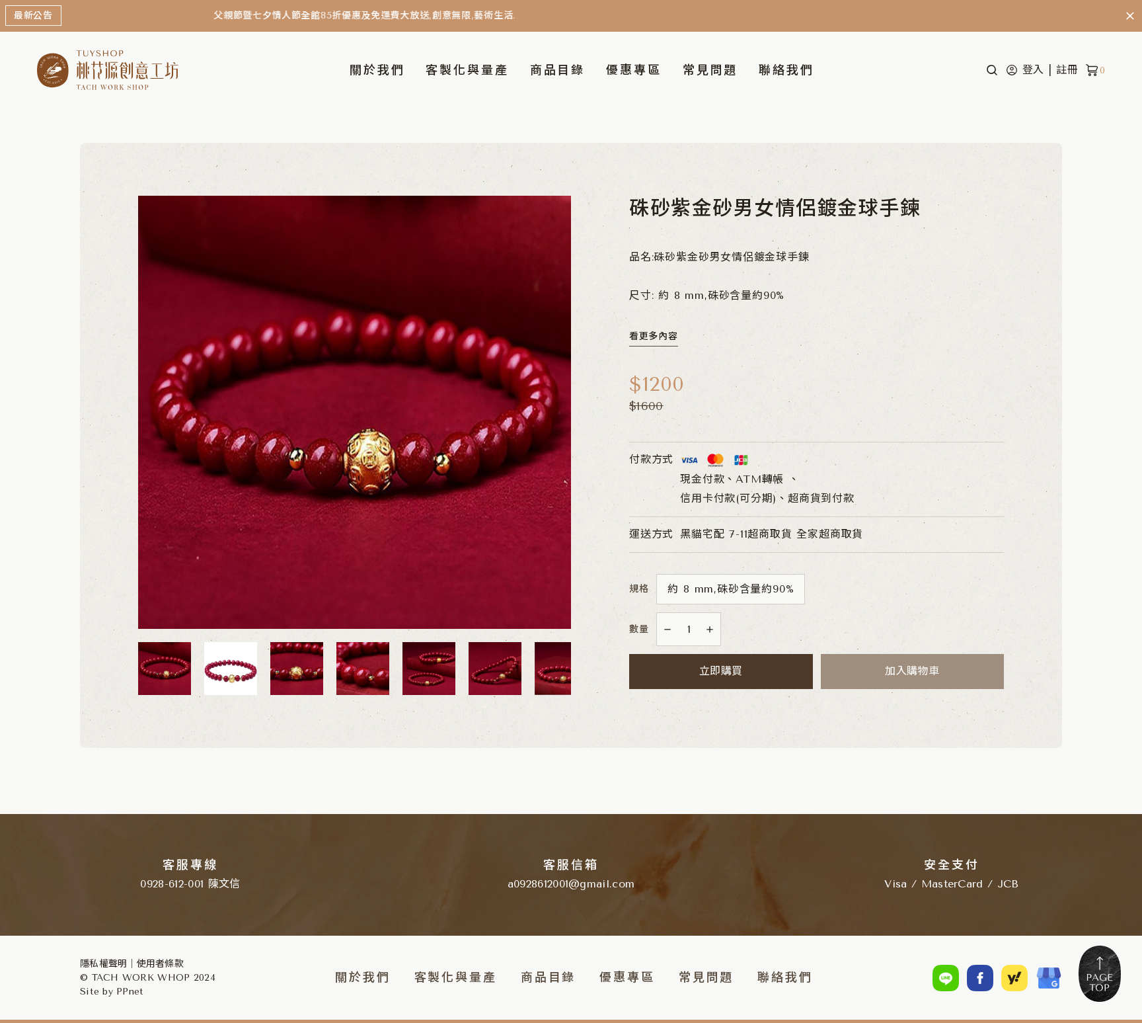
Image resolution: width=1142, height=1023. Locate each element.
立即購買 (720, 671)
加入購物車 (912, 671)
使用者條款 (160, 963)
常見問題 (710, 70)
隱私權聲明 (103, 963)
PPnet (129, 991)
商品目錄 (548, 977)
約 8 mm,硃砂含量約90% (730, 589)
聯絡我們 (786, 70)
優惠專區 (634, 70)
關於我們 (377, 70)
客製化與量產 (467, 70)
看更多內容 (653, 336)
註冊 (1067, 69)
